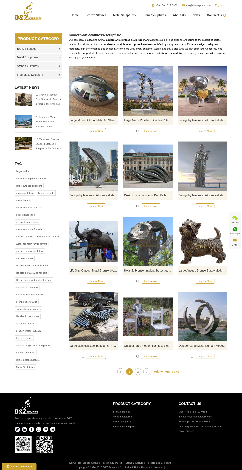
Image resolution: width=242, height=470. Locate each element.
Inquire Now (96, 130)
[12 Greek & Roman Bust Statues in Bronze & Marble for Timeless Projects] (23, 99)
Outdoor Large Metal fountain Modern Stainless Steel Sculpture (203, 345)
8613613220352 (201, 421)
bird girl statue (24, 338)
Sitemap (158, 467)
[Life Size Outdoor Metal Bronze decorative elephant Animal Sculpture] (93, 241)
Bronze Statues (96, 15)
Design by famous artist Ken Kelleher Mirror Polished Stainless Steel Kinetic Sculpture (148, 195)
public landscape (25, 214)
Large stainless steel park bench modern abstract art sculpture (94, 345)
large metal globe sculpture (31, 178)
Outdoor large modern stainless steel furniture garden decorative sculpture (148, 345)
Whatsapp (235, 233)
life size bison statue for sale (32, 265)
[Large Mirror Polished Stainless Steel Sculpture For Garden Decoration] (148, 91)
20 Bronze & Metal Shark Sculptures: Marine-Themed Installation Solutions (46, 122)
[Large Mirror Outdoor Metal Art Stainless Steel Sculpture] (93, 91)
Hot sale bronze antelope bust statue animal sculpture (148, 270)
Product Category (39, 38)
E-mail (235, 245)
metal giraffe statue (48, 236)
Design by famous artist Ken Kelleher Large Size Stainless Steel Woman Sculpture (203, 195)
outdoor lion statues (27, 287)
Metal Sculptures (124, 15)
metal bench (23, 200)
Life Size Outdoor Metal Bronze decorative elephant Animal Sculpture (94, 270)
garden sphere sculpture (30, 251)
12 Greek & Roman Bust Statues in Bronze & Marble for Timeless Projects (48, 99)
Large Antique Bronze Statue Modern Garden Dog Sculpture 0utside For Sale (203, 270)
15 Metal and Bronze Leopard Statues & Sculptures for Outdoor (48, 144)
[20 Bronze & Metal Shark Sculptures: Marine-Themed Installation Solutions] (23, 121)
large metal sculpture (28, 359)
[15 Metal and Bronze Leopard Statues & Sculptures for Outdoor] (23, 143)
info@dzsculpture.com (198, 5)
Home (75, 15)
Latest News (27, 87)
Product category (132, 404)
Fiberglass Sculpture (30, 74)
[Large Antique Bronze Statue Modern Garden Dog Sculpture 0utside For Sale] (202, 241)
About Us (179, 15)
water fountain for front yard (31, 243)
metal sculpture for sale (29, 229)
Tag (18, 164)
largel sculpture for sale (29, 207)
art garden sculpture (27, 222)
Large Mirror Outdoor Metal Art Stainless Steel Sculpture (94, 120)
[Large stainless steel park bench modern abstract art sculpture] (93, 316)
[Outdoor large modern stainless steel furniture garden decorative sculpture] (148, 316)
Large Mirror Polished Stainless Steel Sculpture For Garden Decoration (148, 120)
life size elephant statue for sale (34, 280)
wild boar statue (25, 323)
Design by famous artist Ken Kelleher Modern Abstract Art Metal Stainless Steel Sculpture (94, 195)
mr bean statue (24, 258)
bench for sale (46, 193)
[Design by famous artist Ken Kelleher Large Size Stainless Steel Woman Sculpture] (202, 166)
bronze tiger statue (26, 301)
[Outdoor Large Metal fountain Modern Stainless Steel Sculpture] (202, 316)
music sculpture (25, 193)
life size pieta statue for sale (31, 272)
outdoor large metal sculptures (33, 345)
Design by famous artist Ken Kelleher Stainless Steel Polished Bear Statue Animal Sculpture (203, 120)
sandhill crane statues (28, 309)
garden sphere (24, 236)
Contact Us (214, 15)
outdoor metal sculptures (30, 294)
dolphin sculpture (25, 352)
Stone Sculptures (154, 15)
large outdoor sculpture (29, 185)
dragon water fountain (28, 330)
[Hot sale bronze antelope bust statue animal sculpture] (148, 241)
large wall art (23, 171)
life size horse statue (27, 316)
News (196, 15)
